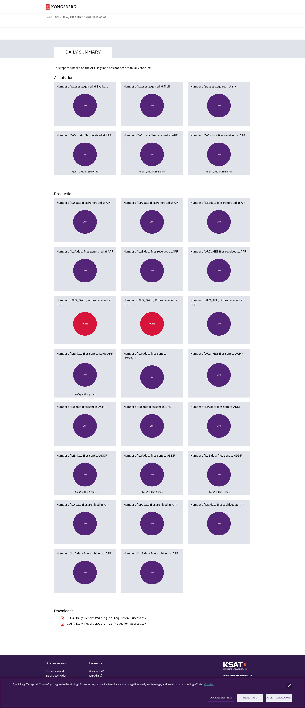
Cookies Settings (221, 698)
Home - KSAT (52, 17)
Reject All (250, 698)
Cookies (209, 684)
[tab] (83, 51)
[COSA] (61, 7)
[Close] (289, 686)
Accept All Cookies (279, 698)
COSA (65, 17)
